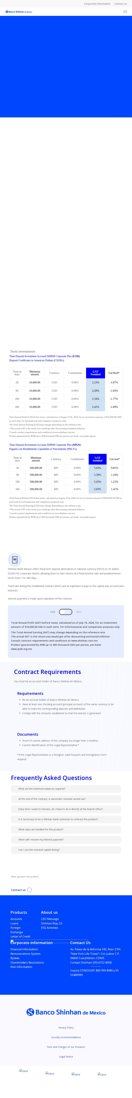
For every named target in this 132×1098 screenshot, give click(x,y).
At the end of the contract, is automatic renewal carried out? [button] (52, 798)
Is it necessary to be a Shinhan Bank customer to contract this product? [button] (58, 819)
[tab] (53, 612)
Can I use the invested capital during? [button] (38, 849)
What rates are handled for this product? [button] (40, 829)
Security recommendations (66, 1037)
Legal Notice (66, 1056)
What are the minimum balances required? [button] (41, 788)
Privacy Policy (66, 1027)
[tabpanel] (66, 636)
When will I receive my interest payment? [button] (41, 839)
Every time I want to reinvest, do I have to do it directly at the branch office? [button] (60, 809)
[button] (125, 11)
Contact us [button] (18, 890)
